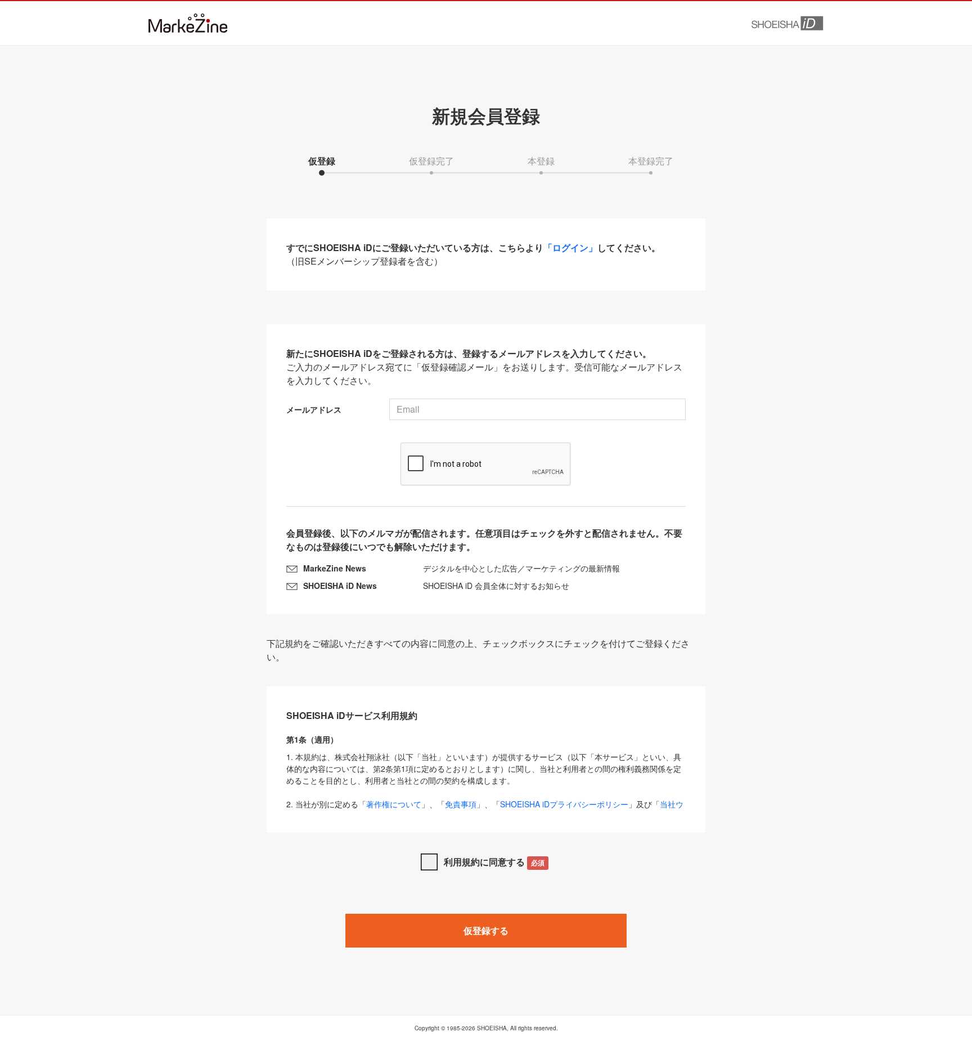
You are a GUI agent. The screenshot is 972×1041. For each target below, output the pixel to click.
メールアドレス (313, 409)
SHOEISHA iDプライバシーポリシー (564, 804)
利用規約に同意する (494, 861)
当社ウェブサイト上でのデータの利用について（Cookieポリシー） (484, 809)
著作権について (393, 804)
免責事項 (460, 804)
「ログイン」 (570, 247)
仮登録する (486, 930)
